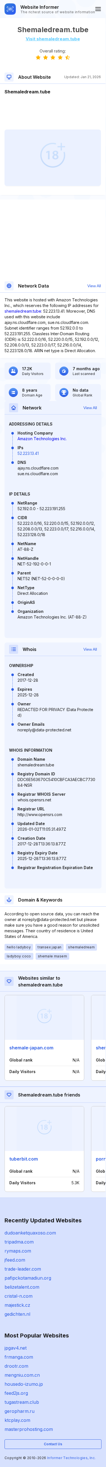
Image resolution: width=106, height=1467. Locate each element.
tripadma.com (19, 1242)
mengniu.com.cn (22, 1375)
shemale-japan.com (31, 1048)
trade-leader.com (23, 1269)
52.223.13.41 (28, 453)
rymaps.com (18, 1251)
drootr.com (16, 1366)
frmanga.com (19, 1357)
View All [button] (94, 286)
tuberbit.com (23, 1159)
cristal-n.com (19, 1296)
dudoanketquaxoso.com (30, 1233)
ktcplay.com (17, 1420)
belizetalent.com (22, 1287)
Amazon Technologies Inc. (42, 438)
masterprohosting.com (29, 1429)
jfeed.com (15, 1260)
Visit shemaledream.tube (53, 38)
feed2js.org (16, 1393)
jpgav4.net (16, 1348)
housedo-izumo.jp (24, 1384)
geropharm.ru (19, 1411)
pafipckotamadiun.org (28, 1278)
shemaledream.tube (23, 311)
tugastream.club (22, 1402)
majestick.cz (17, 1305)
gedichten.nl (17, 1314)
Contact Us (53, 1444)
